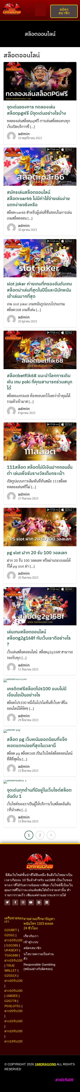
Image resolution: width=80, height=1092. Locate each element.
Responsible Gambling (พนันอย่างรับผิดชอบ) (39, 967)
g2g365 (12, 945)
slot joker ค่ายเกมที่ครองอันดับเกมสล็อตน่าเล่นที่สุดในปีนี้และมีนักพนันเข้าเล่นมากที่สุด (39, 290)
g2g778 (10, 1001)
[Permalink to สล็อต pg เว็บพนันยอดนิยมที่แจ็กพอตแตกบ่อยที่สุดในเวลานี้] (12, 730)
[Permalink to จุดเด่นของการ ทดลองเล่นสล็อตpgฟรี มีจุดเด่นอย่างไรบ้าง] (40, 80)
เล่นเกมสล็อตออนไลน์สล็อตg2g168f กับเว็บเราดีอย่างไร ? (39, 638)
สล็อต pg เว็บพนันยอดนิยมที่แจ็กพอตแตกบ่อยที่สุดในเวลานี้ (37, 742)
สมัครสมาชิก (32, 948)
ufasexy (11, 950)
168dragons (45, 1064)
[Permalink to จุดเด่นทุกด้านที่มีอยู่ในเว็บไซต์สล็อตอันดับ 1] (15, 781)
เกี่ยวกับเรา (31, 936)
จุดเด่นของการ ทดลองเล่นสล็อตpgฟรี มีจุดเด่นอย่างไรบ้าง (36, 110)
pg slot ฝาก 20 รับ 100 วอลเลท (37, 553)
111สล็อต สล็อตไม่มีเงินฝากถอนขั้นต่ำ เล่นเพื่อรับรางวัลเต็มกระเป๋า (39, 470)
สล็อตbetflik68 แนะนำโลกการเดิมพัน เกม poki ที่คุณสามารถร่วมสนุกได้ (39, 381)
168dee (12, 996)
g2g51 (9, 935)
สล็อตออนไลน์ (40, 33)
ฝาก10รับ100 (13, 940)
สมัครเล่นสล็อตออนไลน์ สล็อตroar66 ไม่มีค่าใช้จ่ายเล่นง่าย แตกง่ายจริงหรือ (38, 198)
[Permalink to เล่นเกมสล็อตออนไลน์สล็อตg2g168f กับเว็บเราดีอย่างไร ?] (40, 605)
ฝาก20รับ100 (13, 980)
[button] (40, 9)
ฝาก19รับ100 (13, 1041)
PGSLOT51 (12, 1006)
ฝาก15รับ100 (13, 960)
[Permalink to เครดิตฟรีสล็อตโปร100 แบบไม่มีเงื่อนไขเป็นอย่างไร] (15, 680)
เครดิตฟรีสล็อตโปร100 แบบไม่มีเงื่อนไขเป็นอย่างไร (36, 692)
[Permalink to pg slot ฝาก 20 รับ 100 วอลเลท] (40, 526)
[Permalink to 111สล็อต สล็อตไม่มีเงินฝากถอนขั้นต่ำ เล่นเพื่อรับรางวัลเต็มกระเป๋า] (40, 441)
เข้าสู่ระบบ (31, 942)
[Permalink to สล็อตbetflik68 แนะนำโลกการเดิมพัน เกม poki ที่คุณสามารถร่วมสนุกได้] (40, 349)
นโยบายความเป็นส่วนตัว (39, 956)
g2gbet (10, 930)
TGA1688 (11, 955)
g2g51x (10, 975)
